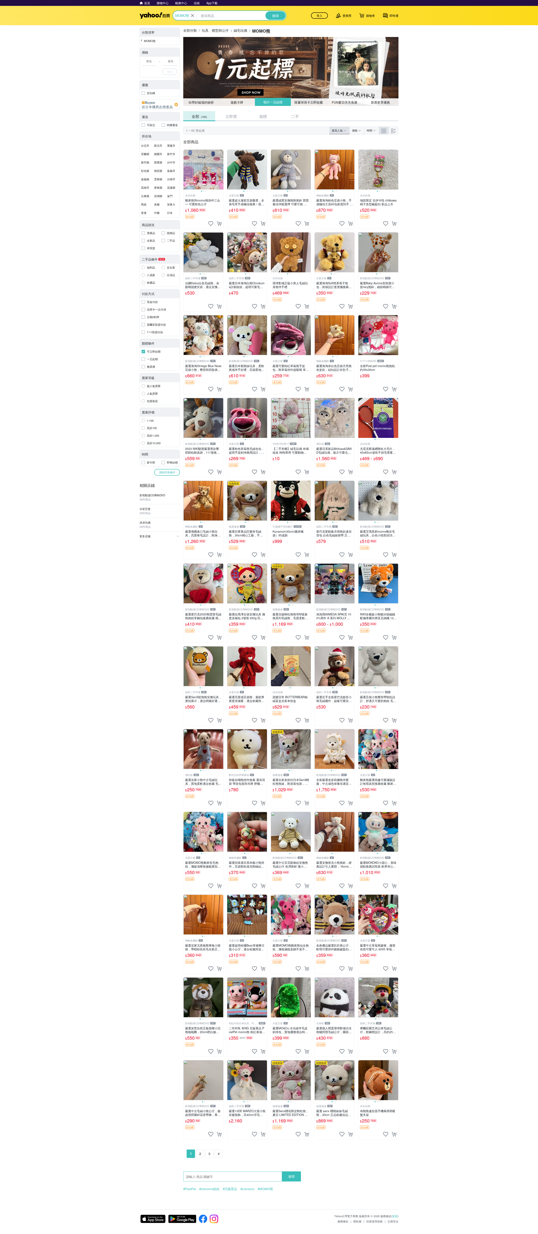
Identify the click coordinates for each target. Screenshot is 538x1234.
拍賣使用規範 (374, 1221)
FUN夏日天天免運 (344, 102)
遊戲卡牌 (237, 102)
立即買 (231, 116)
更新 (395, 1216)
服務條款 (343, 1221)
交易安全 (393, 1221)
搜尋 (291, 1176)
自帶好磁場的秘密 (201, 102)
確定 (170, 72)
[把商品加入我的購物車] (219, 223)
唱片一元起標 (272, 102)
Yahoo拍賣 (155, 16)
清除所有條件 (167, 472)
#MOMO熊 (265, 1189)
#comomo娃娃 (209, 1189)
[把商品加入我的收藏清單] (210, 223)
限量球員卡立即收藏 (309, 102)
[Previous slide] (186, 169)
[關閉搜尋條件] (192, 15)
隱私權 (357, 1221)
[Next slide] (220, 169)
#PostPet (189, 1189)
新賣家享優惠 (380, 102)
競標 (263, 116)
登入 (319, 15)
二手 (295, 116)
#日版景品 (230, 1189)
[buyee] (160, 105)
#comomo (247, 1189)
